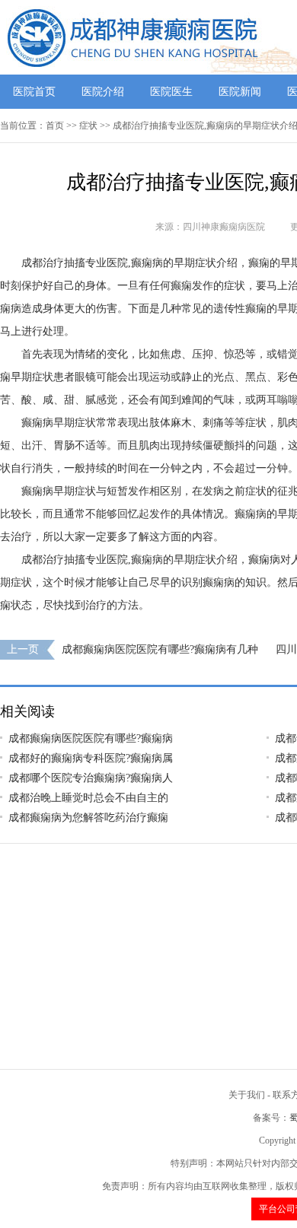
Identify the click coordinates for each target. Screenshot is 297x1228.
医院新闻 (240, 91)
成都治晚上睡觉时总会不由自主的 (88, 797)
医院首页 (34, 91)
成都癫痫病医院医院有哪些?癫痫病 (90, 738)
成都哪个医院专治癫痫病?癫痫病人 (90, 778)
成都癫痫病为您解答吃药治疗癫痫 (88, 817)
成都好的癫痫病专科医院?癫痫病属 (90, 758)
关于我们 (246, 1095)
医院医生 (171, 91)
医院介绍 (102, 91)
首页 (55, 125)
